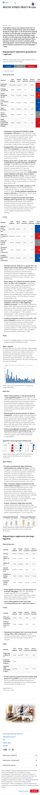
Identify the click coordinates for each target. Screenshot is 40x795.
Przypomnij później (23, 791)
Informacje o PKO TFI (10, 755)
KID (4, 740)
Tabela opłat (7, 743)
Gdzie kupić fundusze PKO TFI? (13, 734)
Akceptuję (34, 791)
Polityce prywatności (32, 780)
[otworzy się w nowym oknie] (14, 1)
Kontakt (5, 746)
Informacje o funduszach (11, 760)
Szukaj (10, 1)
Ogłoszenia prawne (9, 737)
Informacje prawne (9, 765)
